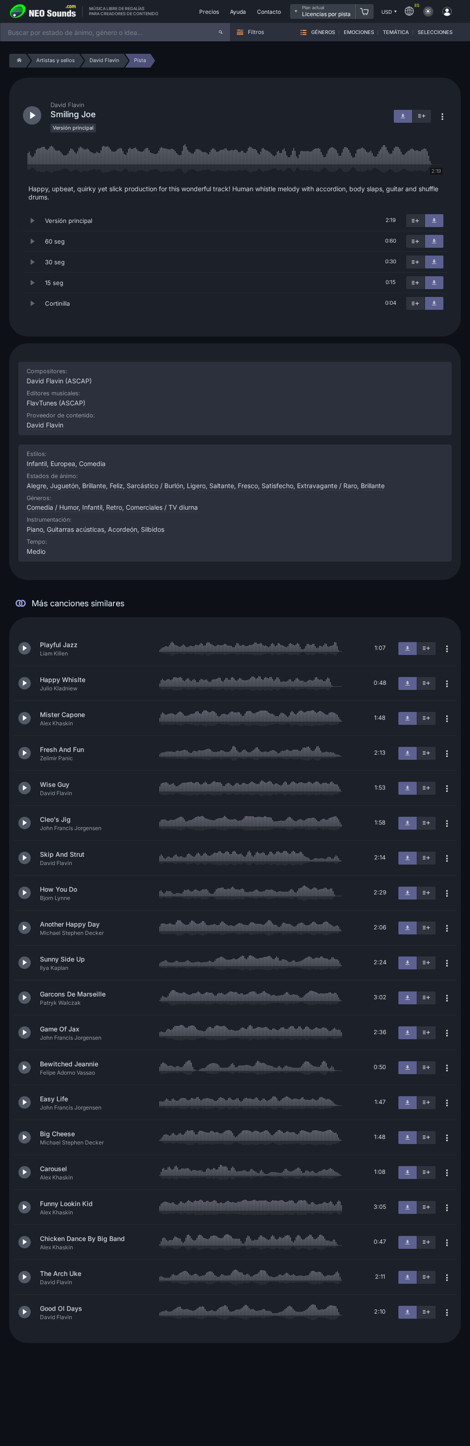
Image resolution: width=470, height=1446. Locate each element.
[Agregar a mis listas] (415, 221)
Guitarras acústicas (75, 529)
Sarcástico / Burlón (155, 486)
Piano (35, 529)
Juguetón (64, 486)
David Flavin (45, 425)
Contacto (269, 11)
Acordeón (122, 529)
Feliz (116, 486)
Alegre (36, 486)
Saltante (221, 486)
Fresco (248, 486)
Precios (209, 11)
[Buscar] (221, 32)
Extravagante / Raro (327, 486)
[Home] (17, 61)
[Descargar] (434, 221)
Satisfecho (277, 486)
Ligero (196, 486)
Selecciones (435, 32)
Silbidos (152, 529)
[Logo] (43, 11)
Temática (396, 32)
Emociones (359, 32)
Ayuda (238, 11)
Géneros (323, 32)
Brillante (94, 486)
